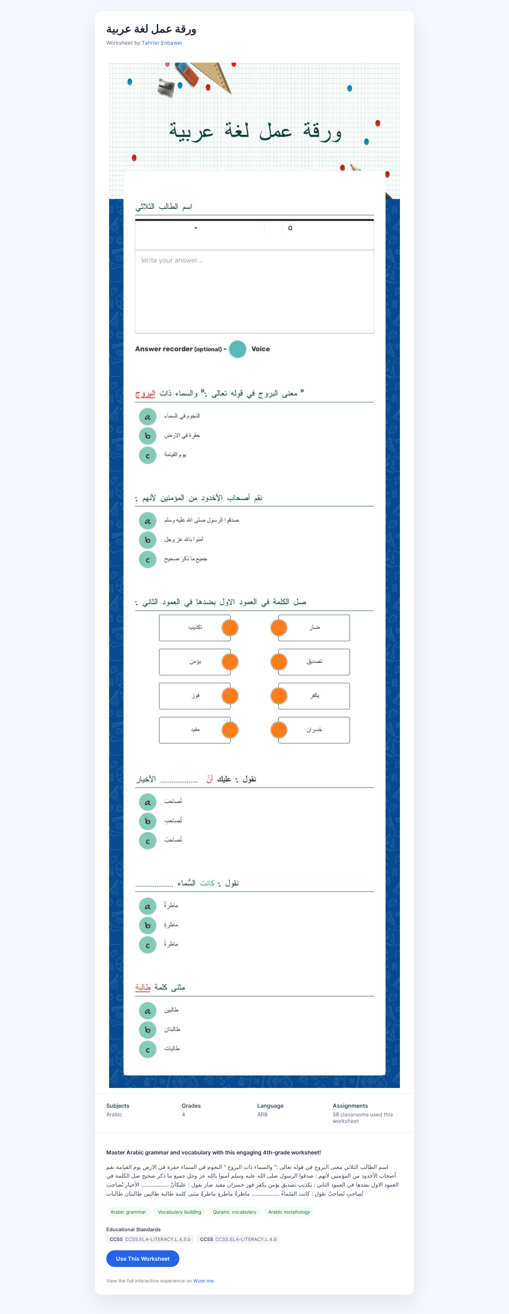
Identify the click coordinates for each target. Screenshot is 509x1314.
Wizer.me (203, 1281)
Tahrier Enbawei (162, 42)
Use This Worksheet (143, 1258)
